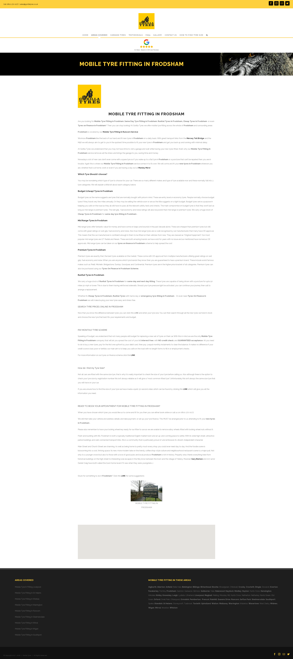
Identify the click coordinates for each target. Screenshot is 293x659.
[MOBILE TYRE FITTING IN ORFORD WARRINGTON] (89, 96)
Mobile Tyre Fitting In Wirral (26, 623)
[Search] (207, 35)
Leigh (175, 595)
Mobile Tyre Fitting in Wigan (26, 629)
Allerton (161, 587)
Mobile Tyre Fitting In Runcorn (27, 611)
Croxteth (250, 587)
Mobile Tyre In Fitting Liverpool (28, 587)
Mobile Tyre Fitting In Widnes (27, 599)
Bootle (215, 587)
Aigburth (152, 587)
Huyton (245, 591)
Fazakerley (153, 591)
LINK (136, 313)
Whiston (174, 608)
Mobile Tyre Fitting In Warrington (28, 605)
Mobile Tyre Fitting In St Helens (28, 593)
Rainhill (213, 599)
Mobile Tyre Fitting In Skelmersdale (30, 617)
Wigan (151, 608)
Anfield (169, 587)
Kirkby (159, 595)
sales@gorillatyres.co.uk (29, 4)
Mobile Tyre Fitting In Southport (28, 635)
